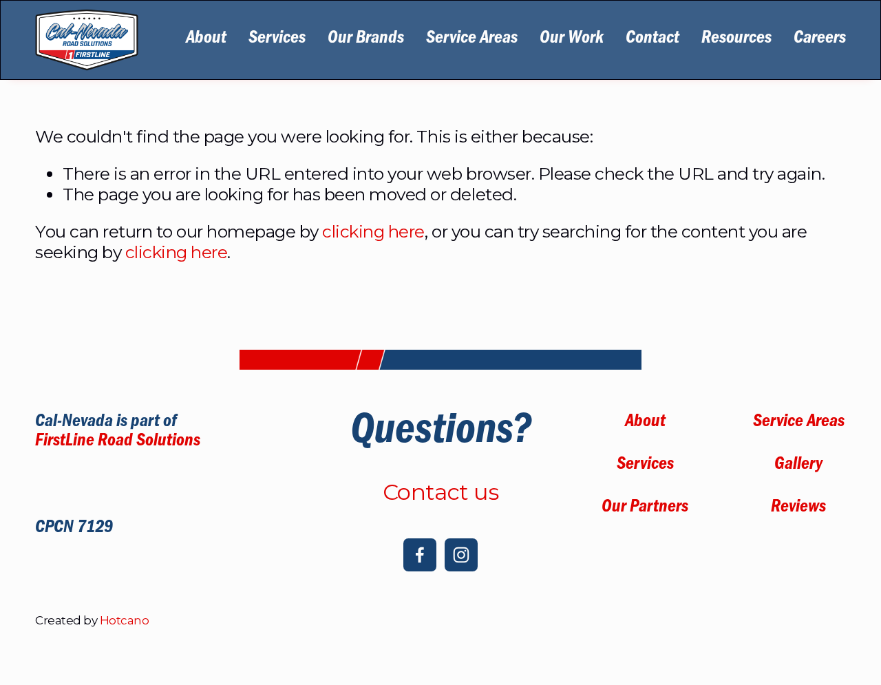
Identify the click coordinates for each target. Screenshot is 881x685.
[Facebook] (419, 554)
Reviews (798, 509)
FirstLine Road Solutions (117, 443)
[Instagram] (461, 554)
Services (277, 40)
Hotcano (124, 620)
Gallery (798, 466)
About (206, 40)
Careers (820, 40)
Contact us (440, 492)
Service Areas (472, 40)
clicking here (373, 231)
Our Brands (366, 40)
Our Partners (645, 509)
